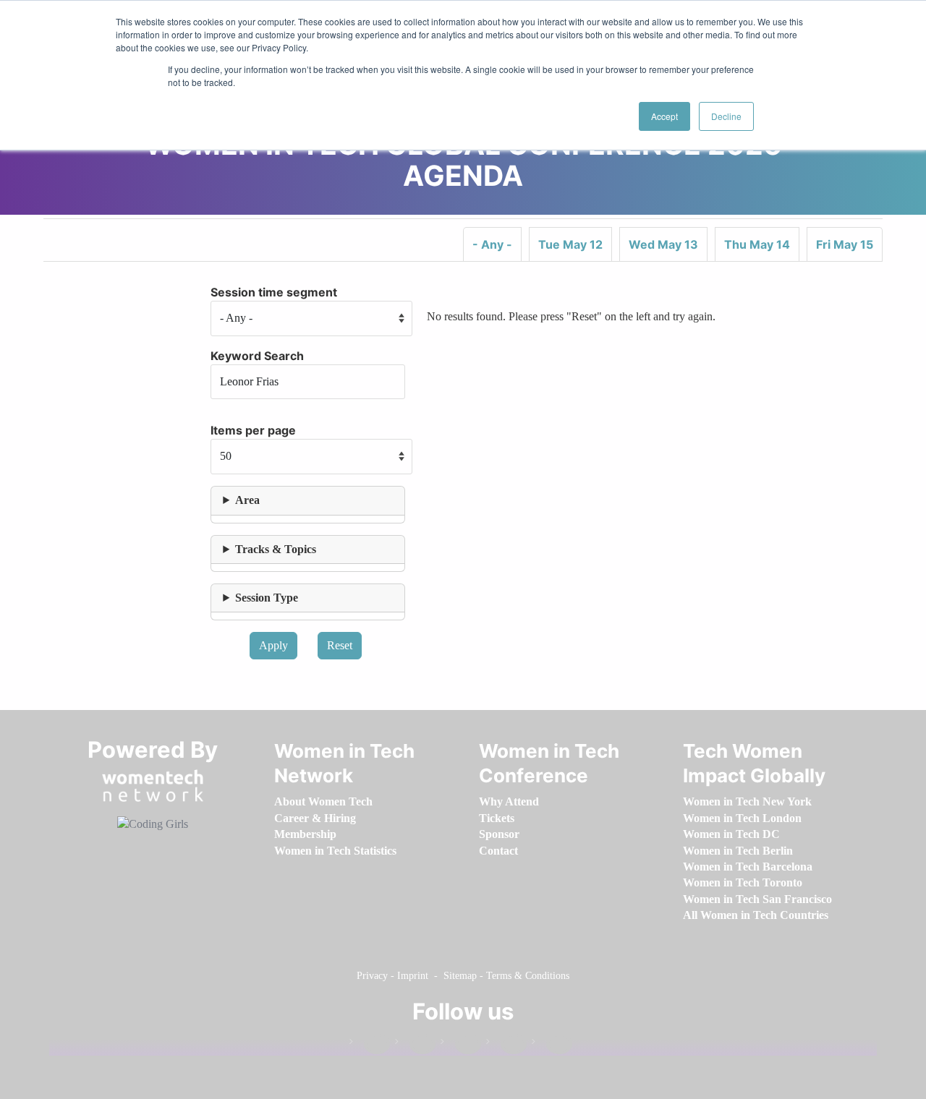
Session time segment (274, 292)
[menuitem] (323, 801)
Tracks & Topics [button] (275, 549)
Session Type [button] (266, 597)
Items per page (253, 430)
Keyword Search (257, 355)
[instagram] (461, 1044)
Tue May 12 (570, 244)
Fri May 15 (844, 244)
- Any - (492, 244)
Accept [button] (664, 116)
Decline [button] (726, 116)
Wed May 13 (663, 244)
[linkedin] (415, 1044)
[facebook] (369, 1044)
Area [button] (247, 500)
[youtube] (552, 1044)
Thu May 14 (757, 244)
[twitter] (506, 1044)
